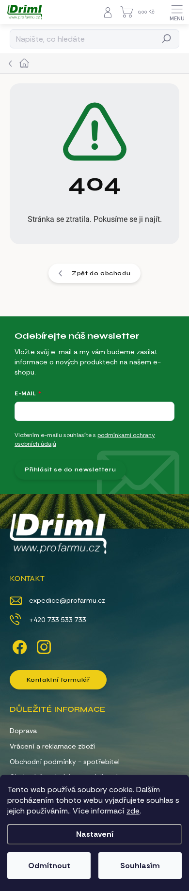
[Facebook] (18, 645)
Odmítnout (49, 865)
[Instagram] (42, 645)
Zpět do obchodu (101, 273)
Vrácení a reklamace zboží (52, 746)
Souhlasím (140, 865)
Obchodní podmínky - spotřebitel (65, 761)
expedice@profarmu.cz (67, 600)
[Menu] (177, 12)
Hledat (167, 38)
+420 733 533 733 (57, 619)
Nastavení (94, 834)
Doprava (23, 730)
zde (133, 811)
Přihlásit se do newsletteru (70, 469)
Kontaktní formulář (58, 679)
